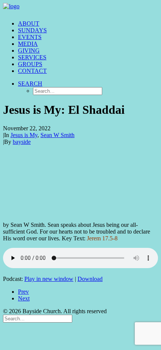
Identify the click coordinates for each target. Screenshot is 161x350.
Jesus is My (23, 135)
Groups (30, 64)
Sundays (32, 30)
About (28, 23)
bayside (22, 142)
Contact (32, 71)
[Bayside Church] (80, 8)
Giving (29, 50)
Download (90, 279)
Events (30, 37)
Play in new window (48, 279)
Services (32, 57)
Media (28, 44)
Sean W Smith (57, 135)
